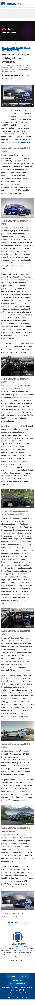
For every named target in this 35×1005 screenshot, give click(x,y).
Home (5, 44)
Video (5, 50)
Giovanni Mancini (25, 993)
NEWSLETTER (17, 980)
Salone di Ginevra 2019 (21, 143)
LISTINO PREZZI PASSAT (11, 917)
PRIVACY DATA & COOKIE (17, 984)
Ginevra (19, 48)
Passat (17, 44)
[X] (16, 961)
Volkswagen (11, 44)
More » (17, 958)
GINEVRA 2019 (13, 923)
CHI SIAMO (12, 976)
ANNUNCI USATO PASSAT (12, 913)
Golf (3, 125)
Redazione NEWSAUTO (12, 75)
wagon (25, 923)
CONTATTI (23, 976)
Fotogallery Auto (8, 48)
